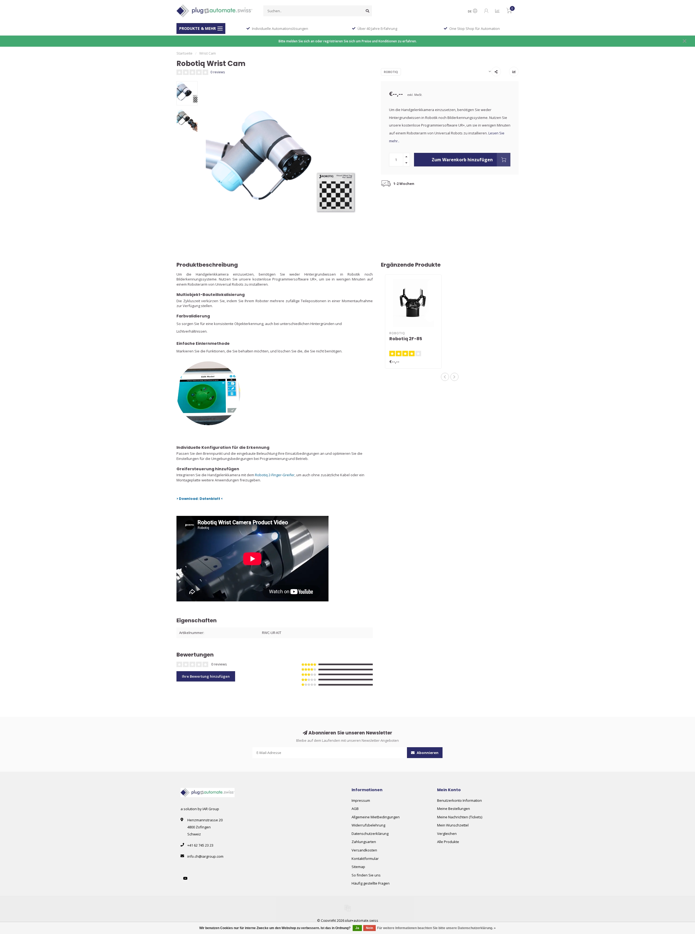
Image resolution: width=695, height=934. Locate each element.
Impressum (361, 800)
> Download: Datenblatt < (199, 498)
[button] (445, 377)
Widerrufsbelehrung (368, 825)
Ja (357, 928)
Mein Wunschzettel (453, 825)
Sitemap (358, 866)
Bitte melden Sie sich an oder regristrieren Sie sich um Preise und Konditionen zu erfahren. (348, 41)
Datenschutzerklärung (370, 833)
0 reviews (217, 72)
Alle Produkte (448, 841)
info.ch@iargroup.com (205, 856)
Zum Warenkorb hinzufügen (462, 160)
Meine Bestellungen (453, 808)
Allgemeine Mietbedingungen (376, 817)
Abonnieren (427, 752)
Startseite (184, 53)
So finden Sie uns (366, 875)
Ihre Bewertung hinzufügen (206, 676)
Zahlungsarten (364, 841)
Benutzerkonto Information (459, 800)
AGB (355, 808)
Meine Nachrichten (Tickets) (459, 817)
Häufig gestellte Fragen (371, 883)
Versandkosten (364, 850)
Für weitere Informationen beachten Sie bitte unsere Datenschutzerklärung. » (436, 928)
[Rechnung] (347, 908)
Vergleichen (447, 833)
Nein (369, 928)
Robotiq (391, 72)
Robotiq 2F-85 (405, 339)
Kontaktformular (365, 858)
